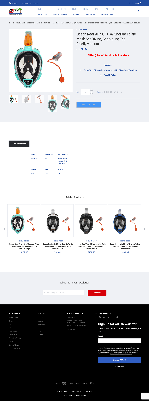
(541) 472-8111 (71, 329)
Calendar (85, 9)
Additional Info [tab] (19, 144)
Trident (40, 318)
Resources (110, 9)
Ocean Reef (81, 29)
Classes (97, 9)
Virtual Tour (61, 9)
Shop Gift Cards (107, 15)
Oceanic (41, 331)
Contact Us (42, 15)
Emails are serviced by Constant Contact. (121, 354)
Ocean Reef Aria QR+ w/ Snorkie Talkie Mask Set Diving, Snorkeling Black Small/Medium (91, 246)
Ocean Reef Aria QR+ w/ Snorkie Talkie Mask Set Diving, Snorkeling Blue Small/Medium (125, 246)
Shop (48, 9)
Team (74, 9)
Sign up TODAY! (119, 360)
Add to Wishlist (89, 105)
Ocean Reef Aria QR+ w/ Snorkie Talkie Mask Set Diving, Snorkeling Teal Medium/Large (24, 246)
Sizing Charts (90, 15)
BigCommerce (80, 395)
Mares (40, 321)
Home (39, 9)
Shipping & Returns (60, 15)
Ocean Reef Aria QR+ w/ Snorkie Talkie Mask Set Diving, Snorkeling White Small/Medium (58, 246)
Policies (76, 15)
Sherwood (42, 324)
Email (100, 336)
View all (41, 335)
